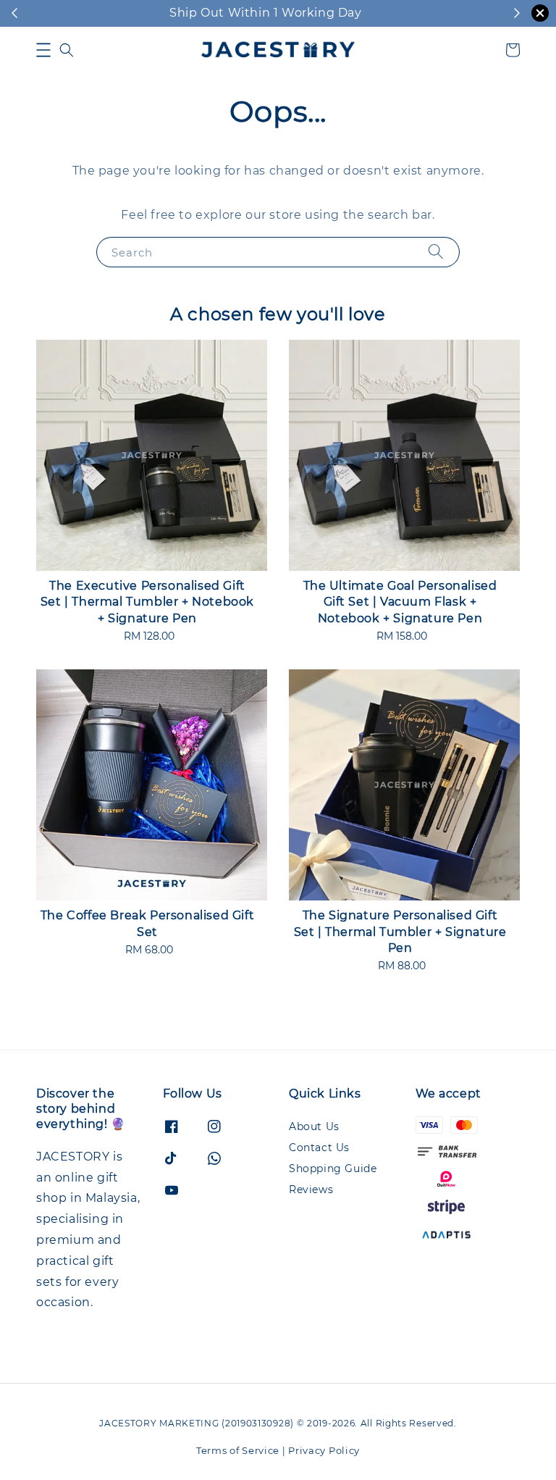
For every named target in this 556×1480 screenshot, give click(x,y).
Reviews (311, 1189)
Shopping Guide (332, 1168)
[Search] (436, 252)
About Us (314, 1126)
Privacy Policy (324, 1450)
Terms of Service (237, 1450)
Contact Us (319, 1147)
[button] (43, 50)
